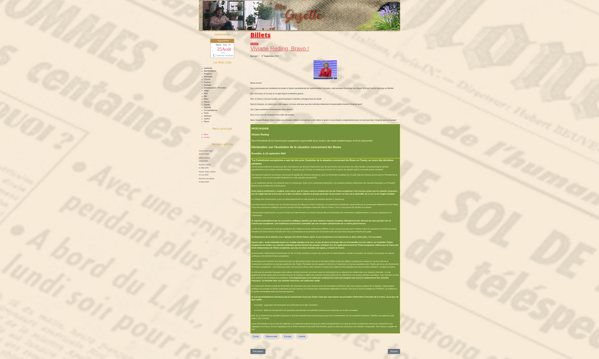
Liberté (207, 105)
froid (206, 93)
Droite (256, 336)
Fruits (206, 113)
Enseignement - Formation (215, 88)
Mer (205, 96)
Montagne (208, 77)
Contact (206, 137)
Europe (287, 336)
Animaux (207, 116)
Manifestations (210, 71)
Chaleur (207, 82)
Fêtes (206, 99)
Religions (208, 74)
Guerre (207, 102)
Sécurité (207, 107)
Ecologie (207, 85)
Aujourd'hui (223, 40)
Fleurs (206, 121)
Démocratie (271, 336)
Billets (206, 134)
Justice (207, 119)
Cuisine (207, 79)
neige (206, 91)
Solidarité (208, 68)
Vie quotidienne (210, 110)
